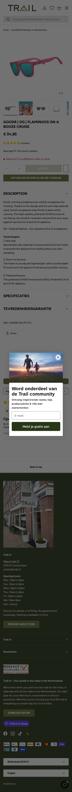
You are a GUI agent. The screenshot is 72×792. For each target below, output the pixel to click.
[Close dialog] (58, 357)
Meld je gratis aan (36, 426)
